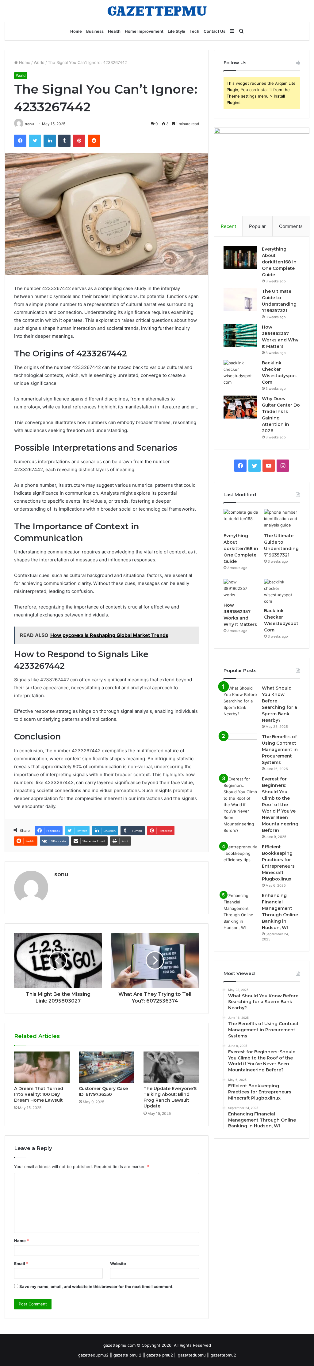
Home (76, 31)
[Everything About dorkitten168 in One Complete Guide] (240, 257)
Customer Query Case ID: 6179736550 (103, 1091)
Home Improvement (144, 31)
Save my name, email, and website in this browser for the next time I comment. (96, 1286)
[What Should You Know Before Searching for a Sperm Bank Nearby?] (240, 701)
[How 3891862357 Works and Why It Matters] (240, 335)
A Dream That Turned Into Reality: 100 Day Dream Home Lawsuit (38, 1094)
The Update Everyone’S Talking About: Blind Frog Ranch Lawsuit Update (170, 1097)
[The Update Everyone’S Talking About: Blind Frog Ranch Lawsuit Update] (171, 1067)
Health (114, 31)
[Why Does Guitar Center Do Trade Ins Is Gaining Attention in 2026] (240, 407)
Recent (228, 226)
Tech (194, 31)
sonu (29, 123)
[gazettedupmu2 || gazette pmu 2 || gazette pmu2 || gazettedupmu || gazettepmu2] (157, 11)
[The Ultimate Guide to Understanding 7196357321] (240, 299)
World (39, 62)
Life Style (176, 31)
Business (95, 31)
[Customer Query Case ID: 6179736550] (106, 1067)
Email (21, 1263)
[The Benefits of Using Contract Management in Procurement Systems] (240, 745)
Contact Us (214, 31)
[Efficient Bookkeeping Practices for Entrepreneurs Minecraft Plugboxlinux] (240, 855)
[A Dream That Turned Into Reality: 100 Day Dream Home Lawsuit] (42, 1067)
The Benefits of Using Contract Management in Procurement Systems (280, 749)
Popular (257, 226)
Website (118, 1263)
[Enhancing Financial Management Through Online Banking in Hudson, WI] (240, 911)
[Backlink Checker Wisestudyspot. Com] (240, 372)
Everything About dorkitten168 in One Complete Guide (279, 261)
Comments (291, 226)
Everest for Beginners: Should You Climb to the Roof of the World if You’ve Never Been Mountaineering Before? (280, 804)
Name (21, 1240)
